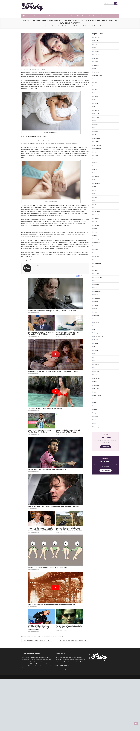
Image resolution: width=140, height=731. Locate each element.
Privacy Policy (115, 677)
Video (95, 420)
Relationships (70, 15)
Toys (95, 402)
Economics (97, 138)
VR (95, 423)
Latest (98, 677)
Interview (96, 256)
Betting (96, 61)
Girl (95, 190)
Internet (96, 253)
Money (96, 294)
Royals (103, 15)
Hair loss (96, 214)
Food (95, 162)
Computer (96, 110)
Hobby (95, 232)
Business (96, 72)
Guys (95, 200)
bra (85, 221)
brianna (35, 636)
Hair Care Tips (98, 207)
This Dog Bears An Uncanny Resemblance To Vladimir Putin (74, 640)
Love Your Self (98, 277)
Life (95, 267)
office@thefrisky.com (64, 665)
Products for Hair (98, 336)
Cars (95, 82)
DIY (95, 134)
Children (96, 96)
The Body (96, 388)
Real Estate (97, 340)
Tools (95, 399)
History (96, 228)
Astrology (96, 51)
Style (78, 15)
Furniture (96, 169)
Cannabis (96, 79)
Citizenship (97, 100)
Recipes (96, 343)
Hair (95, 204)
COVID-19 (96, 117)
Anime (95, 44)
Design (96, 131)
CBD (95, 89)
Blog (95, 68)
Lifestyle (96, 270)
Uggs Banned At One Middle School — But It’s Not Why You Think (38, 640)
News (35, 15)
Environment (97, 148)
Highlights (96, 225)
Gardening (97, 183)
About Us (87, 677)
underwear (51, 636)
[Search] (115, 3)
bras (32, 636)
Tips (95, 392)
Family (96, 152)
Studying (96, 371)
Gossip (96, 193)
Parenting (95, 15)
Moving (96, 305)
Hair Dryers (97, 211)
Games (96, 180)
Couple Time (97, 113)
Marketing (96, 284)
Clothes (96, 107)
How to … (96, 246)
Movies (56, 15)
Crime (95, 120)
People (96, 326)
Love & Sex (97, 273)
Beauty (96, 58)
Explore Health (105, 446)
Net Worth (96, 315)
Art (95, 47)
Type (95, 409)
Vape (95, 413)
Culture (96, 127)
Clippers (96, 103)
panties (39, 636)
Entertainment (86, 15)
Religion (96, 350)
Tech (95, 381)
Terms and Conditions (106, 677)
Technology (97, 385)
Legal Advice (97, 263)
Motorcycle (97, 298)
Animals (96, 40)
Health (42, 15)
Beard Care (97, 54)
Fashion (96, 155)
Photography (97, 333)
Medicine (96, 287)
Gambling (96, 176)
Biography (96, 65)
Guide (95, 197)
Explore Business (105, 470)
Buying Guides (98, 75)
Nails (95, 312)
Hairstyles (96, 218)
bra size (28, 636)
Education (96, 141)
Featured (96, 159)
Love (62, 15)
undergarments (45, 636)
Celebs (49, 15)
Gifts (95, 187)
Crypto (96, 124)
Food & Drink (97, 166)
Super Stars (97, 378)
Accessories (97, 37)
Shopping (96, 360)
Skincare (96, 364)
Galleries (96, 173)
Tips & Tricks (97, 395)
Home (29, 15)
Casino (96, 86)
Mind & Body (97, 291)
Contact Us (92, 677)
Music (95, 308)
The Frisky (25, 69)
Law (95, 260)
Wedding (96, 427)
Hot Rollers (97, 242)
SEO (95, 357)
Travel (109, 15)
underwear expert (59, 636)
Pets (95, 329)
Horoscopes (97, 239)
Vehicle (96, 416)
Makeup (96, 280)
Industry (96, 249)
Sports (95, 367)
